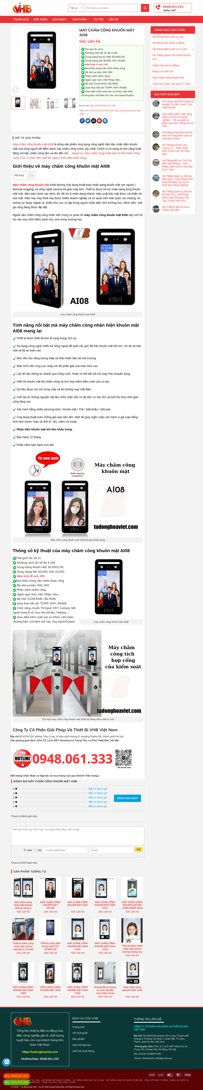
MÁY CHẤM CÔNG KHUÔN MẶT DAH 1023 (105, 905)
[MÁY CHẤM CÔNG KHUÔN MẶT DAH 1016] (105, 929)
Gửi (139, 849)
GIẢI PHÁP (58, 19)
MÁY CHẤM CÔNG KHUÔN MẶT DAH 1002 (78, 990)
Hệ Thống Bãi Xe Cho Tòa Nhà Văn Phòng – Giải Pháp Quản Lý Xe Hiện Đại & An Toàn (177, 165)
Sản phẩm (78, 1038)
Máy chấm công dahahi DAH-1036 (132, 989)
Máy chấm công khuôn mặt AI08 (33, 144)
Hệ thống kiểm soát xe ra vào (169, 48)
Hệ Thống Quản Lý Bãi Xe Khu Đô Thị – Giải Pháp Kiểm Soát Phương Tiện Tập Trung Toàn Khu (177, 196)
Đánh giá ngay (127, 798)
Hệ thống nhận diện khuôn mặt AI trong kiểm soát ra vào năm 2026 (177, 135)
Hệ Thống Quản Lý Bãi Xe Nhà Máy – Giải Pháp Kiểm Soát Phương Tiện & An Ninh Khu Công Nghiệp (177, 181)
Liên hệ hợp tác (81, 1044)
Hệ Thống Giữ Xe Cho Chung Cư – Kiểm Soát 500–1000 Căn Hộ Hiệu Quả (176, 149)
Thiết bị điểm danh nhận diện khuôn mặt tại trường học (132, 948)
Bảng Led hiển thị (162, 71)
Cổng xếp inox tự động (165, 65)
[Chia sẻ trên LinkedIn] (105, 121)
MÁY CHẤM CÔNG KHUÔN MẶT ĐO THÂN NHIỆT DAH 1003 (132, 905)
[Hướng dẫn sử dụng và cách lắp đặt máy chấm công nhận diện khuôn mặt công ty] (105, 973)
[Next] (72, 60)
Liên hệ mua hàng (83, 1051)
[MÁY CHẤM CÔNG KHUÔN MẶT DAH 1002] (78, 973)
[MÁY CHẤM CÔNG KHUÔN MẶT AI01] (78, 888)
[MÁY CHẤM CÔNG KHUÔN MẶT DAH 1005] (23, 973)
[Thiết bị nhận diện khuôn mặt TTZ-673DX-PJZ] (50, 929)
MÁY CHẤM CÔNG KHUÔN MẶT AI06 (50, 989)
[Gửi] (145, 8)
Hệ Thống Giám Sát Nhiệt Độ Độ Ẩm (171, 57)
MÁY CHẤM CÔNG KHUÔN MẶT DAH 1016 (105, 946)
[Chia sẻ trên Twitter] (88, 121)
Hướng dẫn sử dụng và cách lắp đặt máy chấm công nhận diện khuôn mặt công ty (105, 990)
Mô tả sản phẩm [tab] (28, 137)
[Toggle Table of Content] (29, 175)
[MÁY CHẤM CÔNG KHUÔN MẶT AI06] (50, 973)
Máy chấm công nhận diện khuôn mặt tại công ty (23, 905)
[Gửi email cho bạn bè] (93, 121)
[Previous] (16, 60)
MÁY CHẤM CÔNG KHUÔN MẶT (99, 110)
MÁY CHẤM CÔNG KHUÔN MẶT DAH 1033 (78, 946)
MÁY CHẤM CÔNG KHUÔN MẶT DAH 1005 (23, 990)
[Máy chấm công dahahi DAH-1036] (132, 973)
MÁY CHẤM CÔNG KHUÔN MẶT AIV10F (50, 905)
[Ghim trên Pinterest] (99, 121)
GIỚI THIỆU (40, 19)
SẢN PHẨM (79, 19)
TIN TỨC (99, 19)
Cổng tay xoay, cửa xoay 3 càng (171, 83)
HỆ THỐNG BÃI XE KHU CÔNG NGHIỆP (176, 208)
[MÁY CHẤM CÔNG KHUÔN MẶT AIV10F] (50, 888)
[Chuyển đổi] (193, 49)
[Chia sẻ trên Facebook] (82, 121)
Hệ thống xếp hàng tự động (168, 42)
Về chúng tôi (80, 1032)
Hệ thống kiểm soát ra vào (167, 36)
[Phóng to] (15, 90)
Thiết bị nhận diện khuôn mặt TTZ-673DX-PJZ (50, 946)
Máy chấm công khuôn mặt (168, 77)
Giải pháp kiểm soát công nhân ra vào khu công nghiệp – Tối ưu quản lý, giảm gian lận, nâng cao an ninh (178, 120)
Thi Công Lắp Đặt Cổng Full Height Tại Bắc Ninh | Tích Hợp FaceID (178, 104)
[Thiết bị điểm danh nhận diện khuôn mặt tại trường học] (132, 930)
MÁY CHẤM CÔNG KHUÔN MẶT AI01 (78, 904)
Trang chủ (78, 1027)
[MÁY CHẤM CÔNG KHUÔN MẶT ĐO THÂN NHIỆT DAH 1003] (132, 888)
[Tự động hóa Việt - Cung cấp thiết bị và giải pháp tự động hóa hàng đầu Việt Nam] (37, 8)
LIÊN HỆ (113, 19)
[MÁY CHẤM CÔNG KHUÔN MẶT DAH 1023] (105, 888)
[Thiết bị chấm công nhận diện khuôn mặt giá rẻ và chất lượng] (23, 929)
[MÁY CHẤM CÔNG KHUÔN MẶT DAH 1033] (78, 929)
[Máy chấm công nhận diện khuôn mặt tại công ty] (23, 888)
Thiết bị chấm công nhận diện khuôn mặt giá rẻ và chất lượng (23, 946)
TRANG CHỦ (21, 19)
